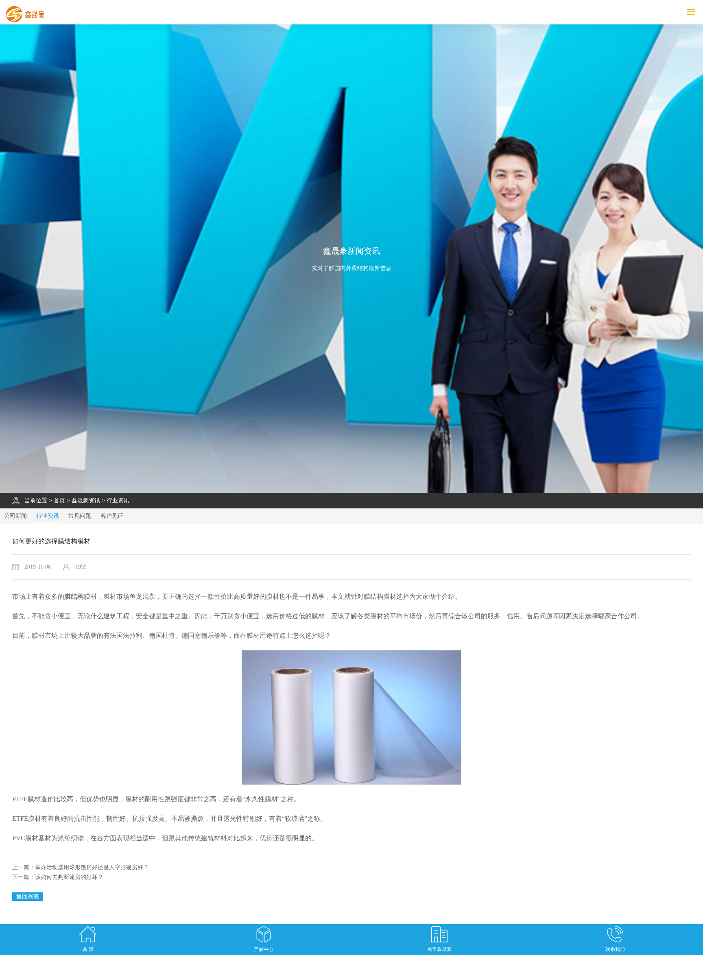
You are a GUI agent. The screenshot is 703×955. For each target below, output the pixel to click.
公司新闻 (15, 516)
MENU (702, 12)
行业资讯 (118, 500)
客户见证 (111, 516)
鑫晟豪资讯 (86, 500)
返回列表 (27, 897)
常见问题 (79, 516)
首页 (59, 500)
